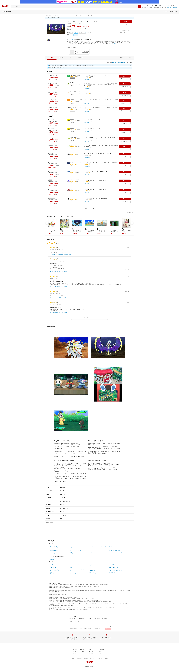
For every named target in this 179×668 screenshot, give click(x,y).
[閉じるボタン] (132, 18)
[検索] (139, 6)
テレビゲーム (55, 15)
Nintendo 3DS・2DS (63, 15)
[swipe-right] (132, 223)
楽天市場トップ (49, 15)
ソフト (70, 15)
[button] (148, 6)
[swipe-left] (47, 223)
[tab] (51, 58)
